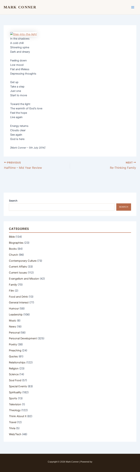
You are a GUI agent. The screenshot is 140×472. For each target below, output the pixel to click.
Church (13, 254)
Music (12, 320)
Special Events (18, 386)
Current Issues (18, 272)
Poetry (13, 344)
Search (13, 200)
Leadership (16, 314)
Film (11, 290)
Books (13, 248)
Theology (15, 410)
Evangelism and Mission (24, 278)
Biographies (16, 242)
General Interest (19, 302)
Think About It (17, 416)
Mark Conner (20, 7)
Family (13, 284)
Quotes (13, 356)
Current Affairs (18, 266)
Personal (14, 332)
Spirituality (15, 392)
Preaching (15, 350)
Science (14, 374)
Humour (14, 308)
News (12, 326)
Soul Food (15, 380)
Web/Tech (15, 434)
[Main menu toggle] (132, 7)
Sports (13, 398)
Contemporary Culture (22, 260)
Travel (12, 422)
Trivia (12, 428)
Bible (12, 236)
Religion (14, 368)
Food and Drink (18, 296)
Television (15, 404)
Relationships (17, 362)
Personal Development (23, 338)
